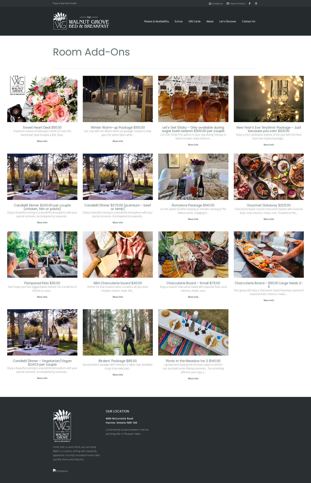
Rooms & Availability (156, 21)
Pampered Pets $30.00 (42, 283)
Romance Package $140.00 (193, 205)
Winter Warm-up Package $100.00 (118, 127)
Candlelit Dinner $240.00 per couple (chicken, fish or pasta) (42, 207)
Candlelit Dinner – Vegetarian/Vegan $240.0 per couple (42, 363)
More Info (42, 141)
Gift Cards (194, 21)
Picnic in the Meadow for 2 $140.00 (193, 361)
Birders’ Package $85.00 (118, 361)
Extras (179, 21)
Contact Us (248, 21)
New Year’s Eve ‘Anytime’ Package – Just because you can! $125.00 (268, 129)
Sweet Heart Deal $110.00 (42, 127)
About (210, 21)
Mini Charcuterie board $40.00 (118, 283)
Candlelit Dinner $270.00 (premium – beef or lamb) (117, 207)
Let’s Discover (227, 21)
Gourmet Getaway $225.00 (269, 205)
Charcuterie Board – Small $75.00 (193, 283)
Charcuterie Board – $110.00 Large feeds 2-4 (269, 285)
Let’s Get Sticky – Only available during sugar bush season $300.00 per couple (193, 129)
